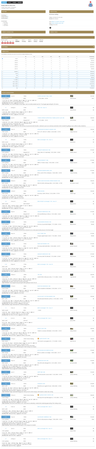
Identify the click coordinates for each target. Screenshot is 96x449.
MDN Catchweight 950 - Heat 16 (44, 428)
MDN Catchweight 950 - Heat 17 (44, 438)
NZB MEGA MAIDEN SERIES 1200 (44, 170)
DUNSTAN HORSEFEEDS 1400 (43, 286)
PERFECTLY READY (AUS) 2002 (57, 21)
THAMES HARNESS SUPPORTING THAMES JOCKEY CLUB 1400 (50, 117)
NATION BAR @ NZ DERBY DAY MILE (45, 350)
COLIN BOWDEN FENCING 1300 (44, 222)
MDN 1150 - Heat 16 (41, 107)
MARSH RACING (40, 191)
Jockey (9, 2)
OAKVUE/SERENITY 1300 (42, 160)
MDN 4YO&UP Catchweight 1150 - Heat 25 (46, 201)
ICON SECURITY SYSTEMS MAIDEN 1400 (46, 296)
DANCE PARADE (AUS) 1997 (57, 23)
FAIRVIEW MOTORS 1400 (42, 360)
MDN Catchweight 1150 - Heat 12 (45, 139)
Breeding (20, 2)
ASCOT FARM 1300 (41, 233)
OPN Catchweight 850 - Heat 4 (44, 318)
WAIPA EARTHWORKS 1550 (43, 243)
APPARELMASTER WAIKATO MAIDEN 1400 (46, 129)
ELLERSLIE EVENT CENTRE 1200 (46, 395)
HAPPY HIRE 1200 (41, 372)
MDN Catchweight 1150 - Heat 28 (45, 264)
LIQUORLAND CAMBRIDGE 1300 (44, 417)
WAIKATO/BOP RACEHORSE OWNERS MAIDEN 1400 (48, 180)
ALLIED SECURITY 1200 (44, 338)
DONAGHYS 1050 (41, 383)
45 (6, 15)
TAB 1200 (39, 274)
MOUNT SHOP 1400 (41, 328)
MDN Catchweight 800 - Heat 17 (44, 406)
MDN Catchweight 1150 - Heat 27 (45, 308)
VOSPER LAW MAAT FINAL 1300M (44, 96)
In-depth (4, 2)
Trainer (14, 2)
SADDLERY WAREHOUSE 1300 (43, 150)
